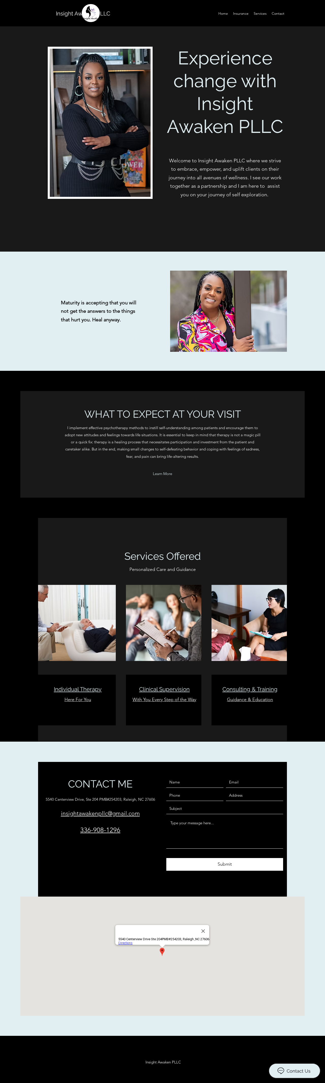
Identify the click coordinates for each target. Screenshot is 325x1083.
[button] (162, 474)
